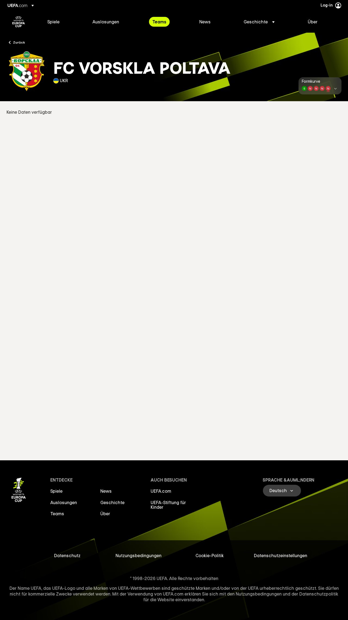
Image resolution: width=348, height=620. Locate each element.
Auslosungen (63, 502)
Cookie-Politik (209, 555)
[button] (259, 22)
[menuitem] (63, 22)
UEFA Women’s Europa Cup (19, 21)
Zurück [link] (19, 42)
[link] (53, 22)
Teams (57, 513)
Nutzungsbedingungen (138, 555)
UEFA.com (161, 491)
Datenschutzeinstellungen (280, 555)
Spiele (56, 491)
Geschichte (112, 502)
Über (105, 513)
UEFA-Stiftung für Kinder (168, 505)
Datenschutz (67, 555)
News (106, 491)
